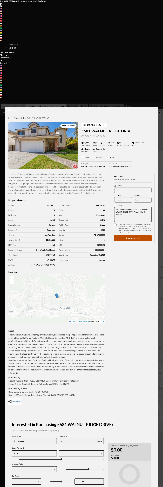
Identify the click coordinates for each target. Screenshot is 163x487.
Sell (1, 60)
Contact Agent (133, 238)
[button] (56, 296)
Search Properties (7, 52)
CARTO (102, 322)
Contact (3, 63)
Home (10, 118)
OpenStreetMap (83, 322)
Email (138, 195)
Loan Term (63, 436)
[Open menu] (1, 102)
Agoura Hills (20, 118)
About (2, 55)
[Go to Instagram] (1, 6)
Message (120, 205)
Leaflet (73, 322)
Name (119, 186)
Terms (125, 232)
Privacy (131, 232)
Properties (4, 57)
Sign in (8, 43)
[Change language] (2, 8)
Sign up (3, 43)
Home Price (16, 436)
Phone (120, 195)
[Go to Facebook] (1, 4)
